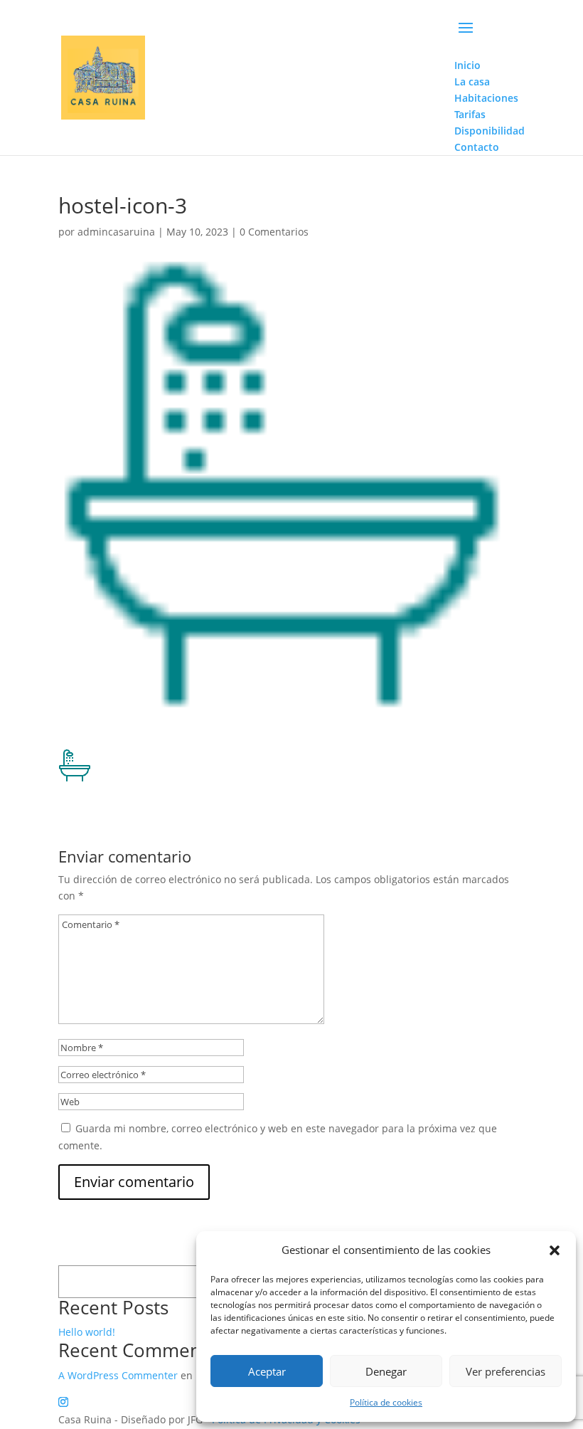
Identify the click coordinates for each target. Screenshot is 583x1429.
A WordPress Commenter (118, 1375)
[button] (554, 1250)
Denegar (386, 1371)
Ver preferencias (505, 1371)
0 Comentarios (274, 231)
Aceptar (267, 1371)
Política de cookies (386, 1402)
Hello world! (86, 1332)
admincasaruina (116, 231)
